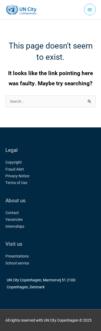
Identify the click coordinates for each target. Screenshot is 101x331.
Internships (14, 226)
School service (17, 263)
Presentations (17, 256)
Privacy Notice (17, 176)
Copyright (13, 162)
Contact (12, 212)
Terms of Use (16, 182)
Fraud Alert (14, 169)
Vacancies (14, 219)
